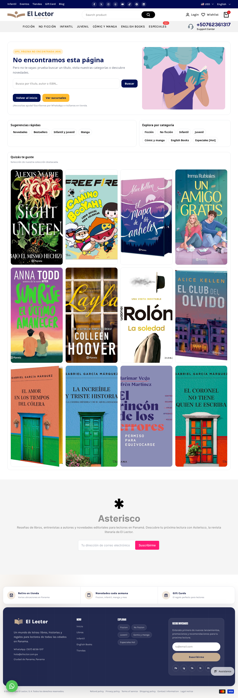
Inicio (80, 626)
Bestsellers (40, 132)
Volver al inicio (26, 98)
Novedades (20, 132)
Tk (192, 668)
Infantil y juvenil (64, 132)
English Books (180, 140)
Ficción (149, 132)
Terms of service (130, 691)
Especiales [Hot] (205, 140)
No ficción (166, 132)
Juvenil (199, 132)
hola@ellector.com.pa (26, 654)
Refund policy (97, 691)
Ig (184, 668)
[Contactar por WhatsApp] (12, 686)
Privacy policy (113, 691)
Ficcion (124, 627)
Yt (200, 668)
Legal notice (187, 691)
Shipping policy (148, 691)
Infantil (11, 4)
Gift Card (50, 4)
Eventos (24, 4)
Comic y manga (141, 635)
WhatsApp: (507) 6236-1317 (28, 649)
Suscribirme (196, 657)
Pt (208, 668)
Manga (85, 132)
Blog (61, 4)
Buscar (129, 83)
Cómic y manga (155, 140)
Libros (80, 632)
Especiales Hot (127, 642)
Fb (176, 668)
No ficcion (139, 627)
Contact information (168, 691)
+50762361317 (214, 24)
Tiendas (37, 4)
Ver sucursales (56, 98)
